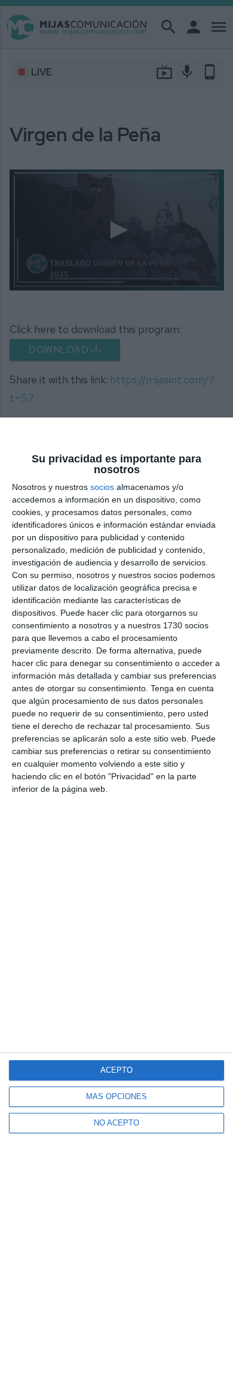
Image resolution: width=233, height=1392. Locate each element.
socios (102, 487)
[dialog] (116, 904)
